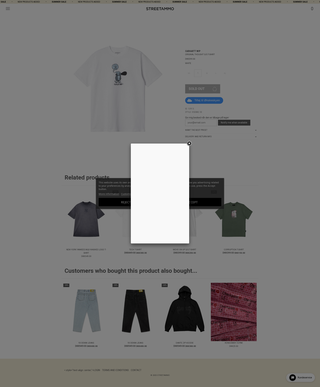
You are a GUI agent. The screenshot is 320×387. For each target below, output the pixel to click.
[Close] (189, 144)
